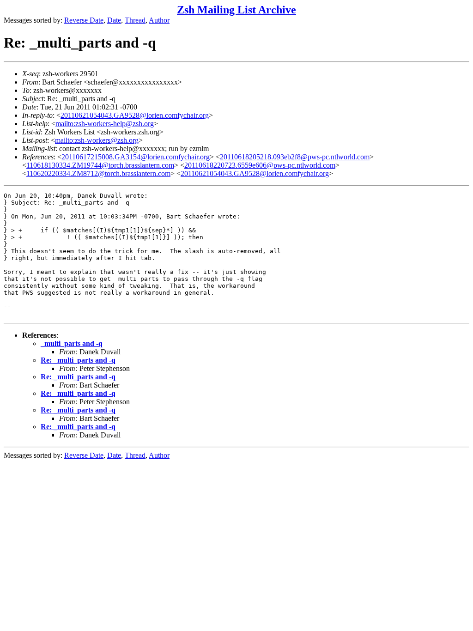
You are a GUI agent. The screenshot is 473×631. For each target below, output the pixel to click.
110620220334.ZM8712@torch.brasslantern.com (98, 173)
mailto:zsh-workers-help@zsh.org (104, 123)
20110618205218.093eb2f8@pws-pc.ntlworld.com (295, 157)
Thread (135, 20)
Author (159, 20)
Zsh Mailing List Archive (236, 10)
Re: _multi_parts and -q (78, 360)
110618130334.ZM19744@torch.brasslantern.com (100, 165)
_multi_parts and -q (72, 343)
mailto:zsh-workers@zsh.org (97, 140)
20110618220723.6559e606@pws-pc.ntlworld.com (259, 165)
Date (114, 20)
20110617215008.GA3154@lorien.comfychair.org (135, 157)
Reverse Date (83, 20)
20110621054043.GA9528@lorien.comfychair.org (135, 115)
